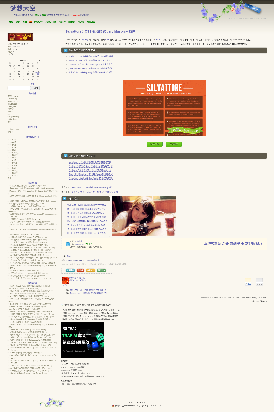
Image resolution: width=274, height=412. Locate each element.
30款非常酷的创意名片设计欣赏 (84, 384)
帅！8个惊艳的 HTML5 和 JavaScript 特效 (86, 224)
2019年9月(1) (13, 155)
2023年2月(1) (13, 144)
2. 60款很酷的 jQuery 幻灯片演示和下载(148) (25, 288)
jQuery (62, 21)
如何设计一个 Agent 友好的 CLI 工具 (76, 373)
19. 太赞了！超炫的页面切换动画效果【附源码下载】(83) (29, 337)
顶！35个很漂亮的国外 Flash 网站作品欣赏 (86, 228)
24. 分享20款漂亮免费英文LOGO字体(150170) (25, 260)
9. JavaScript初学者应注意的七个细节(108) (24, 309)
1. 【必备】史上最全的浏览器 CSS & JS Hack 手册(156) (29, 286)
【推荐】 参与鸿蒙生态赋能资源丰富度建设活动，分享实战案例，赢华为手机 (90, 310)
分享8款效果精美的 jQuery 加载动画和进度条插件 (91, 72)
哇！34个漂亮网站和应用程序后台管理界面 (86, 232)
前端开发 (91, 21)
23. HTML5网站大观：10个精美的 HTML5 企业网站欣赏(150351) (33, 257)
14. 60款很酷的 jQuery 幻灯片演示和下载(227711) (27, 234)
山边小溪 (78, 241)
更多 (9, 122)
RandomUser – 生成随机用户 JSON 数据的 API (88, 293)
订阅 (25, 21)
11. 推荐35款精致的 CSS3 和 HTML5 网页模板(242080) (29, 221)
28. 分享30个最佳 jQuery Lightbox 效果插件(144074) (28, 273)
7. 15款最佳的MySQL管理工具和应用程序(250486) (27, 206)
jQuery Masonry (79, 260)
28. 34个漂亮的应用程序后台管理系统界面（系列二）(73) (30, 368)
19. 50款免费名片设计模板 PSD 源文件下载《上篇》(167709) (31, 247)
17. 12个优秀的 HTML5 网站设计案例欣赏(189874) (27, 242)
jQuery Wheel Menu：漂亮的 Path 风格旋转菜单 (90, 68)
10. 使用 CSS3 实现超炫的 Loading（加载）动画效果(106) (30, 311)
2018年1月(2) (13, 175)
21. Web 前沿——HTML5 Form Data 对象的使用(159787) (30, 252)
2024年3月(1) (13, 139)
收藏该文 (90, 270)
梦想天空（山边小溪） (77, 277)
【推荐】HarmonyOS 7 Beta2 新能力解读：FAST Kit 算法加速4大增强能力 (89, 313)
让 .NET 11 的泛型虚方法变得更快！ (76, 364)
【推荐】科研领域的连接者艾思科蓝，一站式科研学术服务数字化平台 (87, 319)
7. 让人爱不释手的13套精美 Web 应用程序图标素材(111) (29, 304)
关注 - (83, 280)
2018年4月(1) (13, 170)
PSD (11, 109)
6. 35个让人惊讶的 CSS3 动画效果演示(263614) (26, 203)
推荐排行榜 (32, 283)
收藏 (260, 297)
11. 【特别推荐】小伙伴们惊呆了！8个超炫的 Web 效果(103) (31, 314)
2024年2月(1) (13, 142)
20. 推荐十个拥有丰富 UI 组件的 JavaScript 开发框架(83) (29, 340)
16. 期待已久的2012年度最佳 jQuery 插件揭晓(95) (27, 329)
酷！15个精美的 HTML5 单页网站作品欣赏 (86, 208)
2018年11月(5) (13, 162)
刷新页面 (255, 301)
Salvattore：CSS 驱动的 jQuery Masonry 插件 (92, 187)
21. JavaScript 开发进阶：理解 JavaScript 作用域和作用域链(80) (32, 342)
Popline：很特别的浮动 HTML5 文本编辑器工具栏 (91, 166)
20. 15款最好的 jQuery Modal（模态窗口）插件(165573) (29, 250)
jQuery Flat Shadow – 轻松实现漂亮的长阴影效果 (91, 174)
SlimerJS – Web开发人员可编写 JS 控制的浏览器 (90, 60)
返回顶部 (263, 301)
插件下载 (154, 144)
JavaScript (50, 21)
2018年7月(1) (13, 168)
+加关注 (65, 285)
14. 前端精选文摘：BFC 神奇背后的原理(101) (25, 322)
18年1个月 (17, 46)
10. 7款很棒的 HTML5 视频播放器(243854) (24, 219)
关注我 (80, 270)
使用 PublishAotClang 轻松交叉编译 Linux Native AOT (83, 376)
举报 (264, 297)
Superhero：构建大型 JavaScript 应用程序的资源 (91, 178)
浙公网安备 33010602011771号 (127, 405)
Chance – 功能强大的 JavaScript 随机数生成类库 (90, 64)
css (10, 114)
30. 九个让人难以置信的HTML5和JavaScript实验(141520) (30, 278)
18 (14, 51)
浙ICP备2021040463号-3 (151, 405)
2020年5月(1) (13, 150)
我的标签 (32, 93)
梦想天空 (23, 8)
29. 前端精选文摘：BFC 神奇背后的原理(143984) (26, 275)
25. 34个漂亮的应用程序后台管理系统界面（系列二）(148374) (32, 263)
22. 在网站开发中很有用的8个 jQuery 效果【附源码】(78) (29, 345)
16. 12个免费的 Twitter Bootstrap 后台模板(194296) (27, 239)
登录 (92, 305)
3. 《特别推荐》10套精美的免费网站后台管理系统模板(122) (30, 291)
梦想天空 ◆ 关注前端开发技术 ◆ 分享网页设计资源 (94, 191)
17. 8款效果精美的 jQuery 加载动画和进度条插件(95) (28, 332)
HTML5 (71, 21)
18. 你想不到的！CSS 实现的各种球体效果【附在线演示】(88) (31, 334)
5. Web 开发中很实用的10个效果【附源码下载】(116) (28, 296)
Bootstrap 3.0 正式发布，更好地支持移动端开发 (90, 170)
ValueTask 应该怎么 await (72, 370)
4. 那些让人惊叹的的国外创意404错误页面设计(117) (27, 293)
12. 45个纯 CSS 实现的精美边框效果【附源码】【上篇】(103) (31, 316)
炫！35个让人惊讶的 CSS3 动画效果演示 (85, 212)
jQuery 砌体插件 (93, 260)
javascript (13, 101)
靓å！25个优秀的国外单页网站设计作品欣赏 (87, 220)
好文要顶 (70, 270)
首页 (11, 21)
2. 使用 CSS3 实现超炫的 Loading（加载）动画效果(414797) (31, 188)
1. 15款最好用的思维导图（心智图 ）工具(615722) (27, 185)
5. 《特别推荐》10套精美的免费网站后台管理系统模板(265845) (32, 201)
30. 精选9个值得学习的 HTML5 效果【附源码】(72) (27, 373)
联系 (18, 21)
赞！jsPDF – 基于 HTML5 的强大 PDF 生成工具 (88, 290)
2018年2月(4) (13, 173)
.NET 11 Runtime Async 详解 (73, 367)
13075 (15, 49)
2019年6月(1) (13, 157)
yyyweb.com (80, 244)
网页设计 (38, 21)
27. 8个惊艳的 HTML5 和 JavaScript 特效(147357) (27, 270)
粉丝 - (74, 280)
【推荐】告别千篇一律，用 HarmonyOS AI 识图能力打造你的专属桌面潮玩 (89, 316)
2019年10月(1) (13, 152)
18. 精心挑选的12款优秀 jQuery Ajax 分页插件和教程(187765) (31, 245)
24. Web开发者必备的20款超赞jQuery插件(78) (25, 352)
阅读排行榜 (32, 183)
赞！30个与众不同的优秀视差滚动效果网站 (86, 216)
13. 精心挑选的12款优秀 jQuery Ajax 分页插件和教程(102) (30, 319)
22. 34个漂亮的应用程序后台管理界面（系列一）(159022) (30, 255)
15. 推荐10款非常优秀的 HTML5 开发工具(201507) (27, 237)
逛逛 (100, 305)
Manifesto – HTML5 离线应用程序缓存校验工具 (90, 162)
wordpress (13, 116)
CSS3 (81, 21)
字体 (11, 111)
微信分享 (101, 270)
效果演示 (174, 144)
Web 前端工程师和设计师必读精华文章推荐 (86, 204)
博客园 (131, 402)
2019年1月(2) (13, 160)
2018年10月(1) (13, 165)
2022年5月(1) (13, 147)
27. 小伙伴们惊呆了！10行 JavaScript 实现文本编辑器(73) (30, 365)
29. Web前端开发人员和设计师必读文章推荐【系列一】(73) (30, 370)
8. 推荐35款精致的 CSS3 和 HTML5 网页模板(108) (27, 306)
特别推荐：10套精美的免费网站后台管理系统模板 (91, 56)
